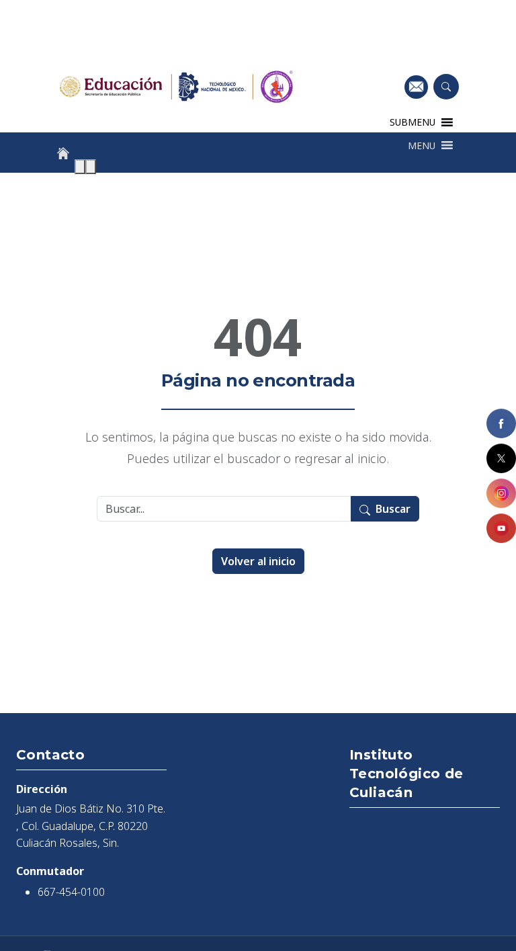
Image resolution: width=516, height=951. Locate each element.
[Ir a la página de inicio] (63, 153)
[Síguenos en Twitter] (501, 458)
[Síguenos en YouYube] (501, 528)
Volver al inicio (258, 561)
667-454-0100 (71, 891)
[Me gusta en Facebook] (501, 423)
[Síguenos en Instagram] (501, 493)
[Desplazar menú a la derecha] (90, 166)
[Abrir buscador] (446, 86)
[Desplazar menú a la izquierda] (80, 166)
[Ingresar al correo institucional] (416, 87)
